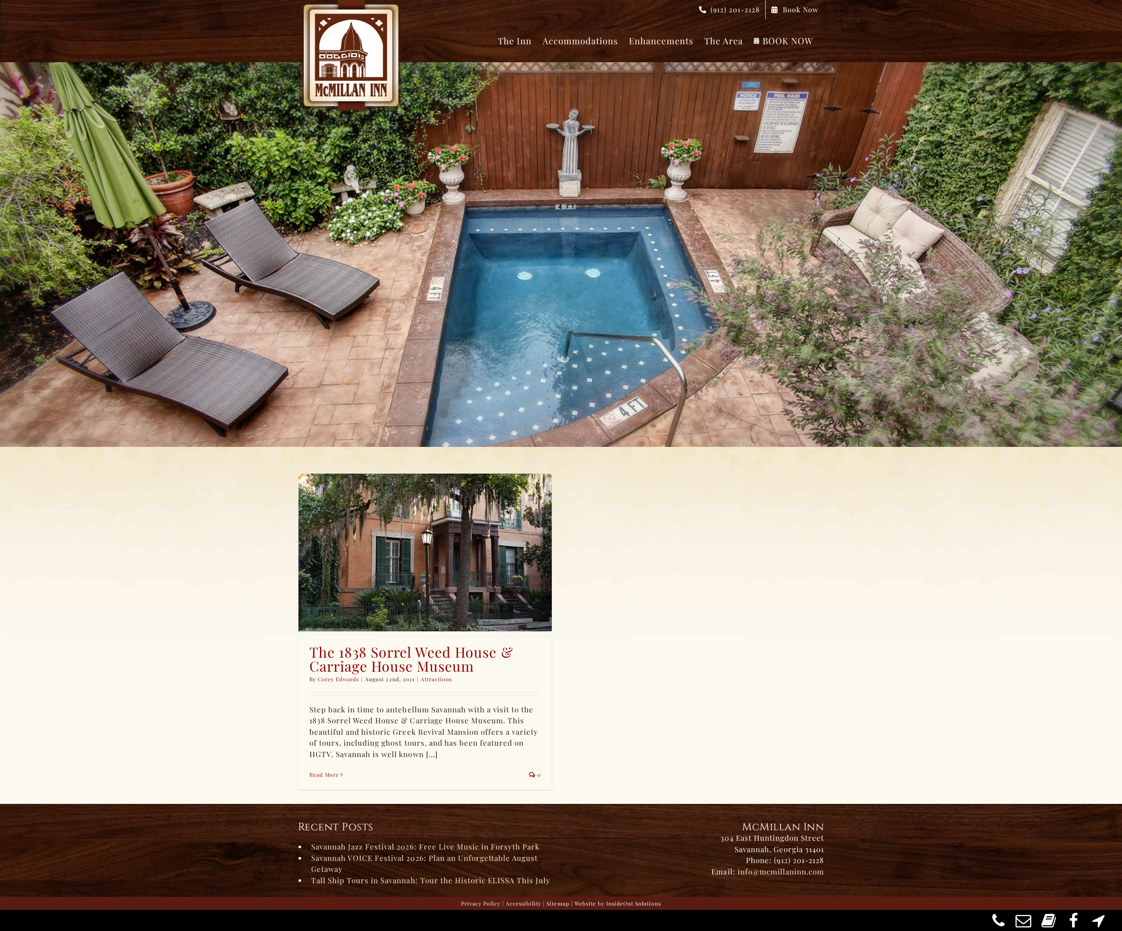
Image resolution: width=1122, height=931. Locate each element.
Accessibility (523, 903)
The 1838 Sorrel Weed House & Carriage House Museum (411, 658)
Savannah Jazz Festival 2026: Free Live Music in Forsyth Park (425, 846)
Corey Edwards (338, 679)
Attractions (436, 679)
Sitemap (558, 903)
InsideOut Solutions (633, 903)
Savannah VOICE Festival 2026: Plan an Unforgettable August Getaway (424, 863)
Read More (324, 774)
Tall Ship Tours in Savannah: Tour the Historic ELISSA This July (430, 880)
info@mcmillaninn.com (781, 871)
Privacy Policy (481, 903)
